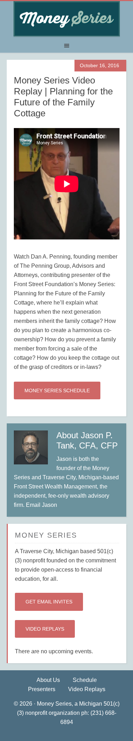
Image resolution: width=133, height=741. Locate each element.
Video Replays (45, 629)
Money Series (66, 18)
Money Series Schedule (57, 390)
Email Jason (41, 505)
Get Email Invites (49, 601)
